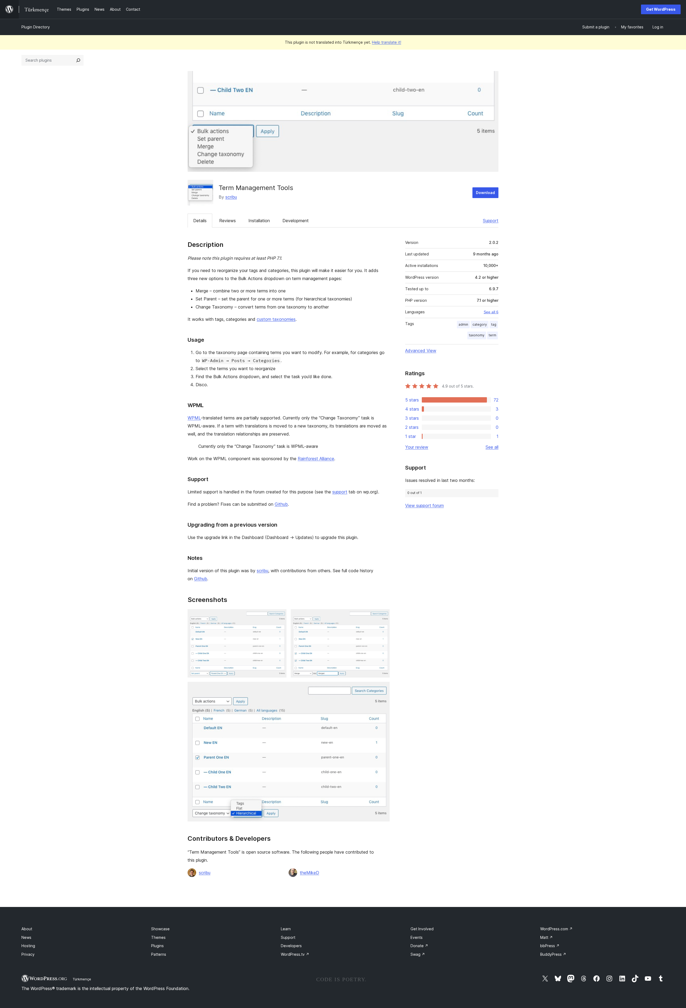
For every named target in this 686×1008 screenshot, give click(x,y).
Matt (546, 937)
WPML (194, 418)
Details (200, 220)
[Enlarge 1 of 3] (279, 616)
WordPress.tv (295, 954)
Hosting (28, 945)
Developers (291, 945)
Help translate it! (386, 42)
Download (485, 192)
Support (490, 220)
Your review (416, 447)
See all (492, 447)
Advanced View (420, 350)
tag (493, 324)
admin (463, 324)
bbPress (550, 945)
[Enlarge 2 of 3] (382, 616)
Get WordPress (661, 9)
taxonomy (476, 335)
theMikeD (309, 872)
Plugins (157, 945)
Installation (259, 220)
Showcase (160, 929)
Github (281, 504)
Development (295, 220)
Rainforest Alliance (316, 458)
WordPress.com (556, 929)
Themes (158, 937)
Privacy (28, 954)
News (26, 937)
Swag (418, 954)
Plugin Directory (35, 27)
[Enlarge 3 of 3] (382, 689)
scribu (231, 197)
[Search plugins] (78, 60)
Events (417, 937)
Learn (286, 929)
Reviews (227, 220)
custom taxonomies (276, 319)
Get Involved (422, 929)
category (479, 324)
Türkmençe (82, 979)
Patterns (158, 954)
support (339, 491)
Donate (419, 945)
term (492, 335)
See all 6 (491, 312)
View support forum (424, 505)
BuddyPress (553, 954)
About (26, 929)
